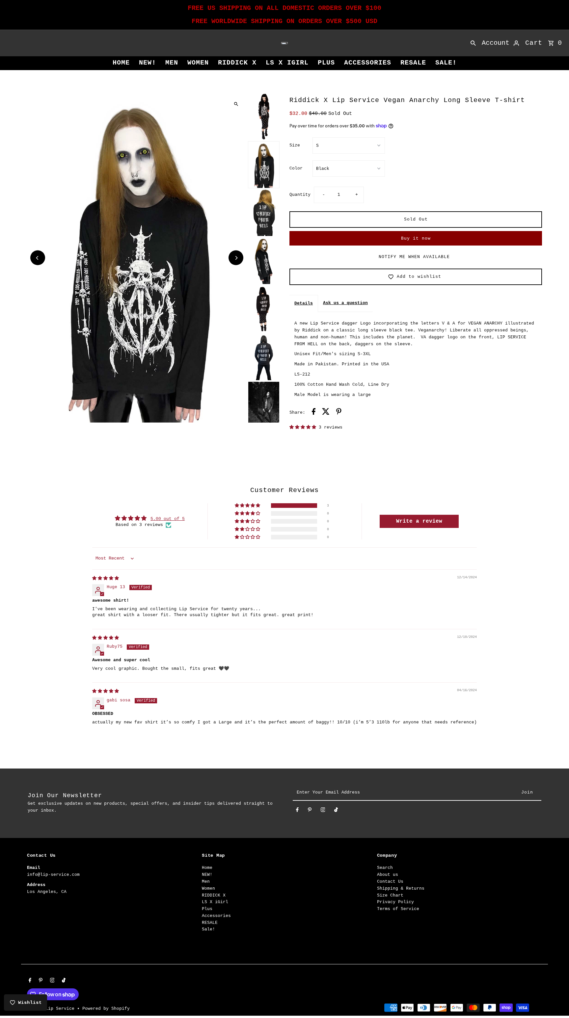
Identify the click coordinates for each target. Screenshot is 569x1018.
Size (294, 145)
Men (171, 62)
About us (387, 874)
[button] (304, 427)
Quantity (300, 194)
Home (121, 62)
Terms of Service (398, 908)
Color (296, 168)
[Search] (473, 43)
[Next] (236, 257)
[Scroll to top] (555, 1000)
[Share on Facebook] (313, 412)
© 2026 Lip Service (52, 1008)
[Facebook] (297, 811)
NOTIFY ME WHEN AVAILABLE (414, 256)
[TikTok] (336, 811)
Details (303, 303)
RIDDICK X (237, 62)
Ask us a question (345, 302)
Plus (326, 62)
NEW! (147, 62)
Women (198, 62)
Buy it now (416, 238)
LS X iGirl (287, 62)
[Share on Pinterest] (338, 412)
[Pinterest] (310, 811)
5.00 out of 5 (167, 518)
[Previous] (37, 257)
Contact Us (390, 881)
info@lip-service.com (53, 874)
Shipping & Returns (400, 888)
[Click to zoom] (236, 103)
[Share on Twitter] (326, 412)
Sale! (446, 62)
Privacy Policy (395, 902)
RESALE (413, 62)
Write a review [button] (419, 521)
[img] (105, 578)
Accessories (367, 62)
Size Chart (390, 895)
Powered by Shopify (106, 1008)
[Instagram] (323, 811)
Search (385, 867)
